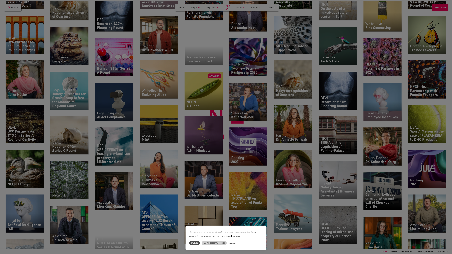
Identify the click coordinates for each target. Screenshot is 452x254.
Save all (194, 243)
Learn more (236, 236)
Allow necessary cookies (214, 243)
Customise (233, 243)
